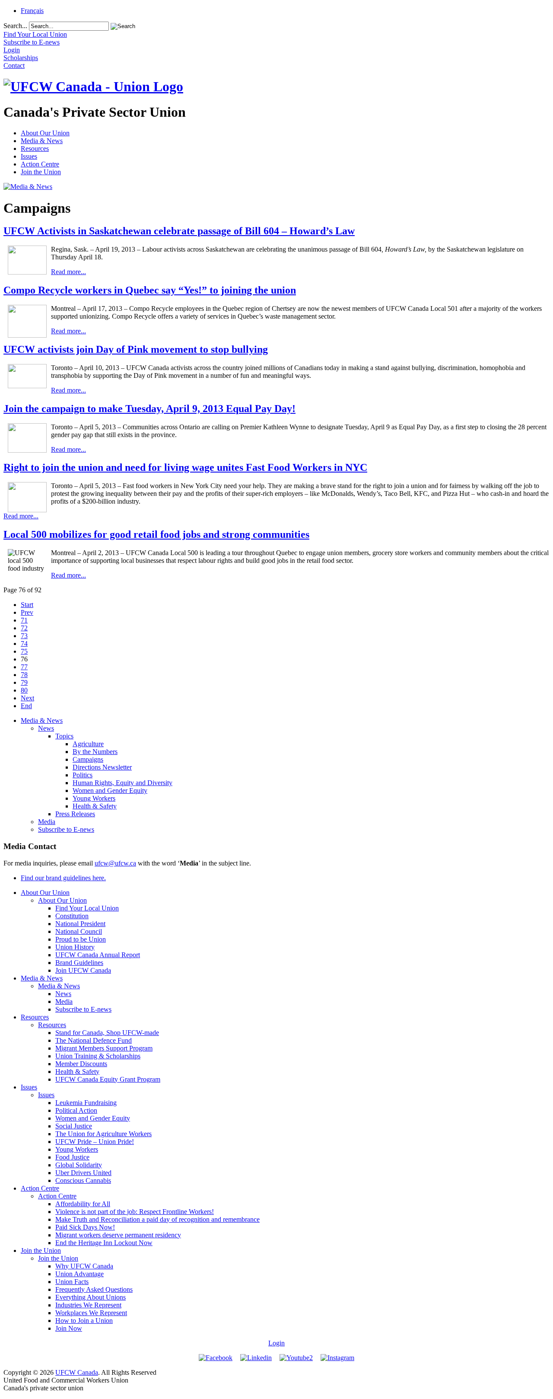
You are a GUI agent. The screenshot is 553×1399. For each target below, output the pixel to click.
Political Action (76, 1110)
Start (27, 604)
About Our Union (45, 133)
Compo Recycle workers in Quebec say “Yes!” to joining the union (149, 290)
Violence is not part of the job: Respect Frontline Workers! (134, 1211)
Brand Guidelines (79, 962)
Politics (82, 775)
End (26, 705)
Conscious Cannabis (83, 1180)
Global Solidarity (78, 1165)
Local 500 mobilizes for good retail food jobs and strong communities (156, 534)
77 (24, 667)
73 (24, 635)
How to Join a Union (84, 1320)
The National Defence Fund (93, 1040)
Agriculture (88, 743)
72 (24, 628)
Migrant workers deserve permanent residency (118, 1235)
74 (24, 643)
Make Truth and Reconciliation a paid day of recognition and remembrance (157, 1219)
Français (32, 10)
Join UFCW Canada (83, 970)
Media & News (42, 140)
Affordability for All (82, 1203)
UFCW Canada (76, 1372)
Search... (15, 25)
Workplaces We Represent (91, 1312)
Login (276, 1343)
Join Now (68, 1328)
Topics (64, 736)
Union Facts (72, 1281)
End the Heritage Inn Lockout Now (104, 1242)
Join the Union (41, 172)
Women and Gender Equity (110, 790)
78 (24, 674)
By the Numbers (95, 751)
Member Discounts (81, 1063)
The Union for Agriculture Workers (103, 1133)
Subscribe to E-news (66, 829)
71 (24, 620)
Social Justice (73, 1126)
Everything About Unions (90, 1297)
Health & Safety (95, 806)
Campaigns (88, 759)
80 (24, 690)
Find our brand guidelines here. (63, 878)
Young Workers (94, 798)
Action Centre (40, 164)
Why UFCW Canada (84, 1266)
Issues (29, 156)
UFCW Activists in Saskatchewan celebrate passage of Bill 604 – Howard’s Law (179, 230)
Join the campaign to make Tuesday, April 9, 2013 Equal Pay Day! (149, 408)
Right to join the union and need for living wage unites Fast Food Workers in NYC (185, 467)
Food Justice (72, 1157)
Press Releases (75, 814)
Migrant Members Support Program (104, 1048)
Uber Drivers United (83, 1172)
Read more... (68, 271)
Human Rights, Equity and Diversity (122, 782)
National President (80, 923)
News (46, 728)
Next (27, 698)
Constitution (72, 916)
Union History (75, 947)
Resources (35, 148)
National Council (78, 931)
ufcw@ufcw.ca (115, 863)
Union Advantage (79, 1274)
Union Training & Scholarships (97, 1056)
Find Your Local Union (87, 908)
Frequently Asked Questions (94, 1289)
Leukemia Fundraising (86, 1102)
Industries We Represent (88, 1305)
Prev (27, 612)
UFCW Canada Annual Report (97, 954)
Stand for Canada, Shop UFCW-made (107, 1032)
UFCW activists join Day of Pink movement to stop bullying (135, 349)
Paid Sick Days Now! (85, 1227)
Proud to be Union (80, 939)
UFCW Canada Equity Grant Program (107, 1079)
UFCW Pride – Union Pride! (94, 1141)
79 (24, 682)
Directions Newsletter (102, 767)
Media (46, 821)
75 (24, 651)
